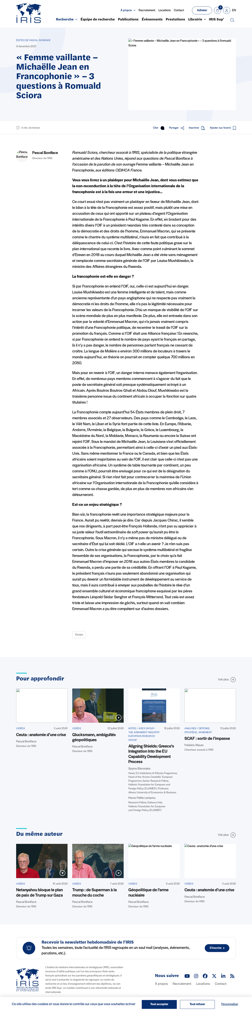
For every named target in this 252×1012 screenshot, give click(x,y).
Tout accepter (159, 1004)
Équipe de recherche (98, 19)
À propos (161, 984)
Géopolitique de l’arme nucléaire (148, 893)
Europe (79, 634)
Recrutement (147, 10)
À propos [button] (126, 10)
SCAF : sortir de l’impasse (207, 738)
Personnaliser (229, 1004)
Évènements (152, 19)
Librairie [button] (195, 19)
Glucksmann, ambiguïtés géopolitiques (94, 737)
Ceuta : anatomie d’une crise (41, 735)
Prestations (175, 19)
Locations (164, 10)
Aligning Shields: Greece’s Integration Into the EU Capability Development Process (151, 754)
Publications (128, 19)
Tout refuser (197, 1004)
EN (234, 10)
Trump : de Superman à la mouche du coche (94, 893)
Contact (179, 10)
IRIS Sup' (216, 19)
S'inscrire (215, 948)
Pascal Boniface (45, 153)
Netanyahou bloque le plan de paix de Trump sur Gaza (39, 893)
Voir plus (223, 679)
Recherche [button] (65, 19)
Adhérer (202, 10)
